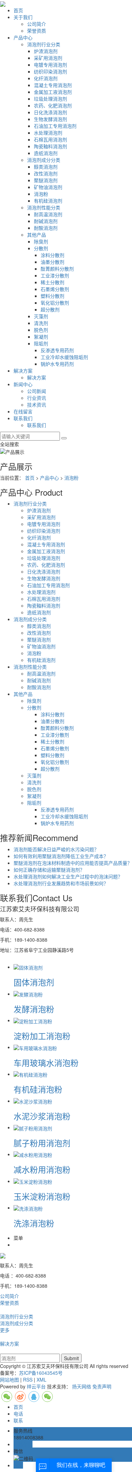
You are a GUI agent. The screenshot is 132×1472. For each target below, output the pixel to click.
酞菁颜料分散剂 (57, 268)
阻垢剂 (41, 343)
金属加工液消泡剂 (53, 91)
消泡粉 (41, 193)
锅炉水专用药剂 (57, 363)
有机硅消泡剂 (48, 200)
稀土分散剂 (52, 282)
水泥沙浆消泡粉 (42, 1116)
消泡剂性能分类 (43, 207)
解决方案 (23, 370)
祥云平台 (36, 1386)
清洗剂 (41, 323)
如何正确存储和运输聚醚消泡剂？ (49, 869)
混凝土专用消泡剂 (53, 85)
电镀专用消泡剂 (50, 64)
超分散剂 (50, 309)
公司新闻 (36, 391)
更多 (4, 1329)
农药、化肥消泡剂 (53, 105)
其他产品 (36, 234)
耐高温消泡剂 (48, 214)
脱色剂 (41, 329)
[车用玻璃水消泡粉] (35, 1047)
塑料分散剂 (52, 295)
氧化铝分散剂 (55, 302)
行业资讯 (36, 397)
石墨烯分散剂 (55, 289)
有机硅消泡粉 (38, 1089)
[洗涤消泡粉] (28, 1207)
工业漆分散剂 (55, 275)
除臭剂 (41, 241)
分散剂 (41, 248)
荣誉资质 (36, 30)
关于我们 (23, 17)
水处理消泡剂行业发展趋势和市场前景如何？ (61, 883)
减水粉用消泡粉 (42, 1169)
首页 (18, 10)
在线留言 (23, 411)
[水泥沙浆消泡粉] (33, 1100)
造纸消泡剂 (46, 153)
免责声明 (101, 1386)
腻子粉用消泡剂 (42, 1143)
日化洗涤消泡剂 (50, 112)
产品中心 (23, 37)
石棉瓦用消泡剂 (50, 139)
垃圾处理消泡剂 (50, 98)
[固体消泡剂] (28, 966)
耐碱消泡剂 (46, 221)
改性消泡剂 (46, 173)
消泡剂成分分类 (43, 159)
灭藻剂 (41, 316)
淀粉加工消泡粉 (42, 1036)
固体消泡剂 (34, 982)
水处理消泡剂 (48, 132)
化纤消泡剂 (46, 78)
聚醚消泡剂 (46, 180)
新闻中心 (23, 384)
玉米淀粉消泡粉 (42, 1196)
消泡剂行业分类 (43, 44)
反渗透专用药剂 (57, 350)
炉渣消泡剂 (46, 51)
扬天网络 (81, 1386)
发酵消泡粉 (34, 1009)
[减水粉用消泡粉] (33, 1154)
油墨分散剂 (52, 261)
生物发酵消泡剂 (50, 119)
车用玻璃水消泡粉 (46, 1062)
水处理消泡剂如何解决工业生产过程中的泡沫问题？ (68, 876)
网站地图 (9, 1379)
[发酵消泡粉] (28, 993)
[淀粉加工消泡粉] (33, 1020)
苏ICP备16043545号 (41, 1372)
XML (41, 1379)
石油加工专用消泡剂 (55, 125)
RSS (27, 1379)
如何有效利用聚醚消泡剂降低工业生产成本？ (61, 856)
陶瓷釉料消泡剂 (50, 146)
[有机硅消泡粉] (30, 1074)
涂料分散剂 (52, 255)
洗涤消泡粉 (34, 1223)
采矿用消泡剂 (48, 57)
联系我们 (23, 418)
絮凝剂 (41, 336)
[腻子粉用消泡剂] (33, 1127)
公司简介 (36, 23)
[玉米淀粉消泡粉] (33, 1181)
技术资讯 (36, 404)
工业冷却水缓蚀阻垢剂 (64, 357)
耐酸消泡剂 (46, 227)
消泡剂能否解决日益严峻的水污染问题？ (56, 849)
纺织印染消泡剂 (50, 71)
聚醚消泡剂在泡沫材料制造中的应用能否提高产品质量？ (73, 862)
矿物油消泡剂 (48, 187)
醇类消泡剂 (46, 166)
